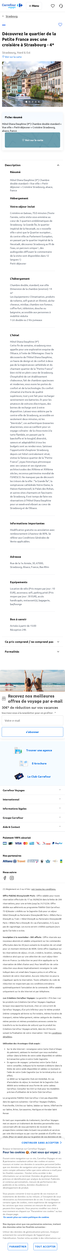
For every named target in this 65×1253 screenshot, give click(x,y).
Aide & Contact (11, 826)
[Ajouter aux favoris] (60, 25)
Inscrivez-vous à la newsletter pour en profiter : (29, 712)
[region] (32, 1195)
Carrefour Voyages (14, 790)
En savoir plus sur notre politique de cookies (26, 1217)
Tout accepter (45, 1246)
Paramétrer (17, 1246)
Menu (35, 5)
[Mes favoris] (53, 6)
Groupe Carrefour (13, 817)
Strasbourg (12, 16)
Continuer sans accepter (40, 1142)
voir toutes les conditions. (43, 889)
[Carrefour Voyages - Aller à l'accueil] (12, 6)
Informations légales (15, 808)
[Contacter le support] (61, 6)
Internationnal (11, 799)
